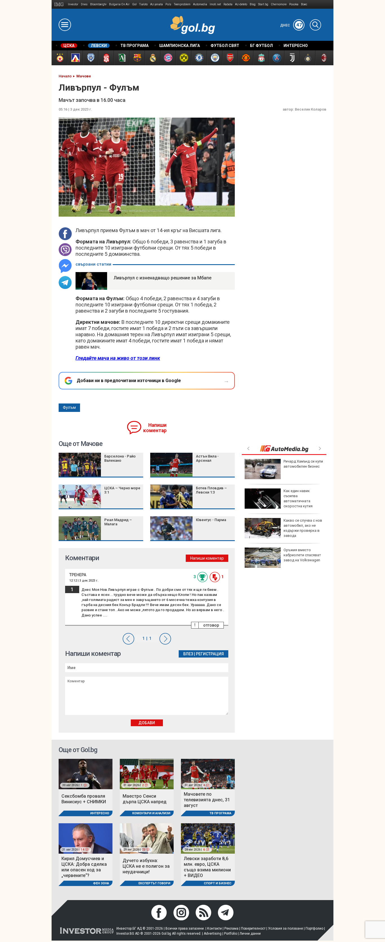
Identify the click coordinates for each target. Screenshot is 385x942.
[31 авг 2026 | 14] (85, 838)
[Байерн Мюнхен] (168, 57)
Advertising (213, 934)
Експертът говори (154, 883)
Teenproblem (182, 4)
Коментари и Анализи (151, 813)
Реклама (231, 928)
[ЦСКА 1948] (106, 57)
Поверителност (253, 928)
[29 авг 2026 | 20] (147, 838)
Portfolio (230, 934)
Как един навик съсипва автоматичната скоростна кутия (298, 498)
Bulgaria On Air (119, 4)
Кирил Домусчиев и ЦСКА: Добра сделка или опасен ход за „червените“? (84, 867)
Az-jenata (156, 4)
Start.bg (263, 4)
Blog (253, 4)
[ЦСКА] (59, 57)
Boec (304, 4)
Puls (168, 4)
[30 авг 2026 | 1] (85, 774)
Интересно (99, 813)
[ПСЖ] (276, 57)
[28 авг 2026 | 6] (208, 838)
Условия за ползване (285, 928)
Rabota (228, 4)
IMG (59, 4)
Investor (73, 4)
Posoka (293, 4)
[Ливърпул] (261, 57)
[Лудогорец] (121, 57)
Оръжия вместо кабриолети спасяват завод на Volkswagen (302, 555)
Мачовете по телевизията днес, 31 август (207, 799)
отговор (211, 625)
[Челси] (199, 57)
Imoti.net (215, 4)
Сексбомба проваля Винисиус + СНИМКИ (83, 798)
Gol (134, 4)
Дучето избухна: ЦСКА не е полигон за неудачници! (146, 866)
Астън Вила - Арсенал (207, 458)
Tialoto (143, 4)
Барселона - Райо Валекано (120, 458)
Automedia (200, 4)
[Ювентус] (292, 57)
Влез (188, 654)
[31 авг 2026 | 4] (208, 774)
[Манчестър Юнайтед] (245, 57)
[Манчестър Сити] (214, 57)
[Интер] (307, 57)
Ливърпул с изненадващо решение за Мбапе (162, 278)
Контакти (214, 928)
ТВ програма (220, 813)
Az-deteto (241, 4)
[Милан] (323, 57)
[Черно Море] (90, 57)
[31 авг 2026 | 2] (147, 774)
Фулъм (69, 407)
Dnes (84, 4)
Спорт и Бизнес (217, 883)
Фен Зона (101, 883)
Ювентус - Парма (211, 520)
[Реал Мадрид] (152, 57)
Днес (291, 25)
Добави (146, 723)
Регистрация (210, 654)
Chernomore (279, 4)
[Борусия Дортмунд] (183, 57)
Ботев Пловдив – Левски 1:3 (211, 490)
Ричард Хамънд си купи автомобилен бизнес (303, 463)
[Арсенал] (230, 57)
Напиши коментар (155, 427)
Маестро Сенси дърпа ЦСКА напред (145, 798)
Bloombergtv (98, 4)
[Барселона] (137, 57)
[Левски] (75, 57)
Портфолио (314, 928)
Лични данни (250, 934)
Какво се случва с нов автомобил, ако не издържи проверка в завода (303, 528)
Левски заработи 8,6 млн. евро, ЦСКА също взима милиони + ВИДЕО (207, 867)
